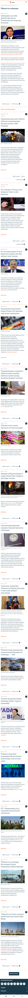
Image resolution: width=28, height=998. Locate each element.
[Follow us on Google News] (21, 984)
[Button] (6, 104)
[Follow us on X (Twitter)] (18, 984)
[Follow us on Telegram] (5, 984)
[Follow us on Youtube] (2, 984)
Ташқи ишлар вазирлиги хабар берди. (11, 54)
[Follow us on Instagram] (11, 984)
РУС (14, 996)
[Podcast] (24, 984)
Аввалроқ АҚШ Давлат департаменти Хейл (12, 63)
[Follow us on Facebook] (8, 984)
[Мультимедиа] (6, 996)
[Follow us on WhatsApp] (14, 984)
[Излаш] (22, 996)
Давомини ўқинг (14, 973)
